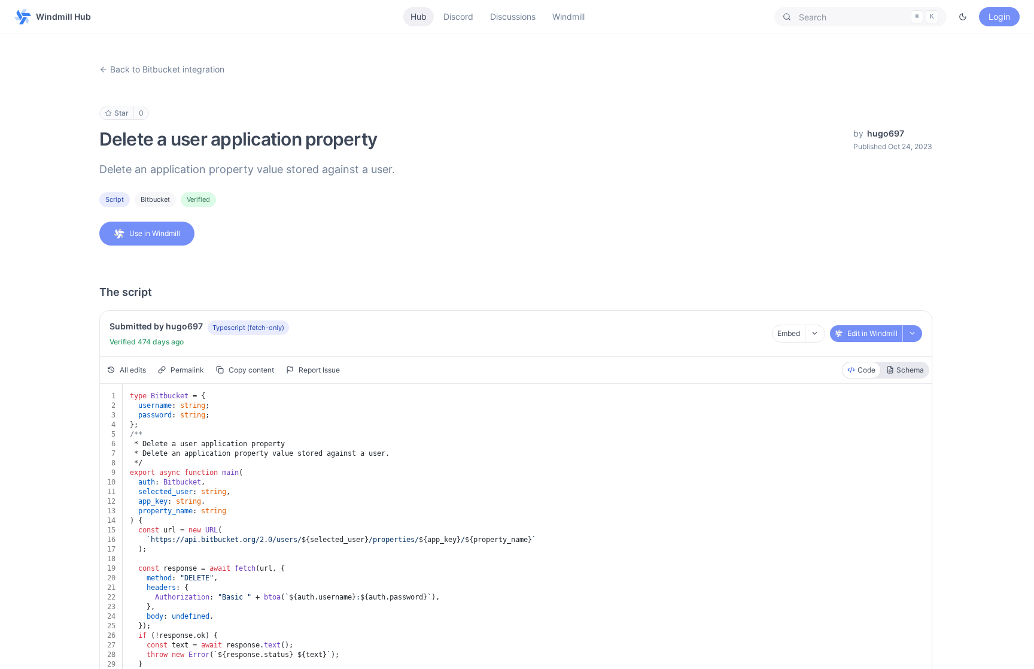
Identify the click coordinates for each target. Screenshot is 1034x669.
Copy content (251, 369)
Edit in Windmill (872, 333)
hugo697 (885, 133)
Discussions (513, 16)
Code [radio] (866, 369)
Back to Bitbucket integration (167, 69)
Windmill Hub (63, 16)
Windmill (568, 16)
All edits (133, 369)
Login (999, 16)
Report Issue (319, 369)
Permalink (187, 369)
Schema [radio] (910, 369)
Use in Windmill (154, 233)
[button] (860, 16)
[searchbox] (860, 16)
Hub (418, 16)
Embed (788, 333)
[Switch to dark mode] (963, 16)
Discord (458, 16)
